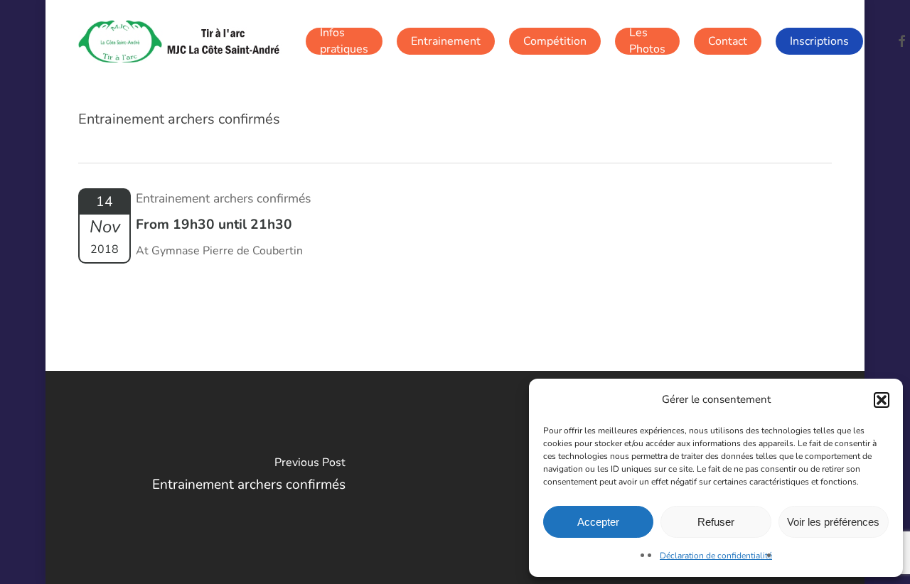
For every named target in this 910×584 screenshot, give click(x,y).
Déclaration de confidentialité (716, 555)
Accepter (598, 522)
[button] (881, 400)
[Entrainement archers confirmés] (249, 477)
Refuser (715, 522)
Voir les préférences (833, 522)
